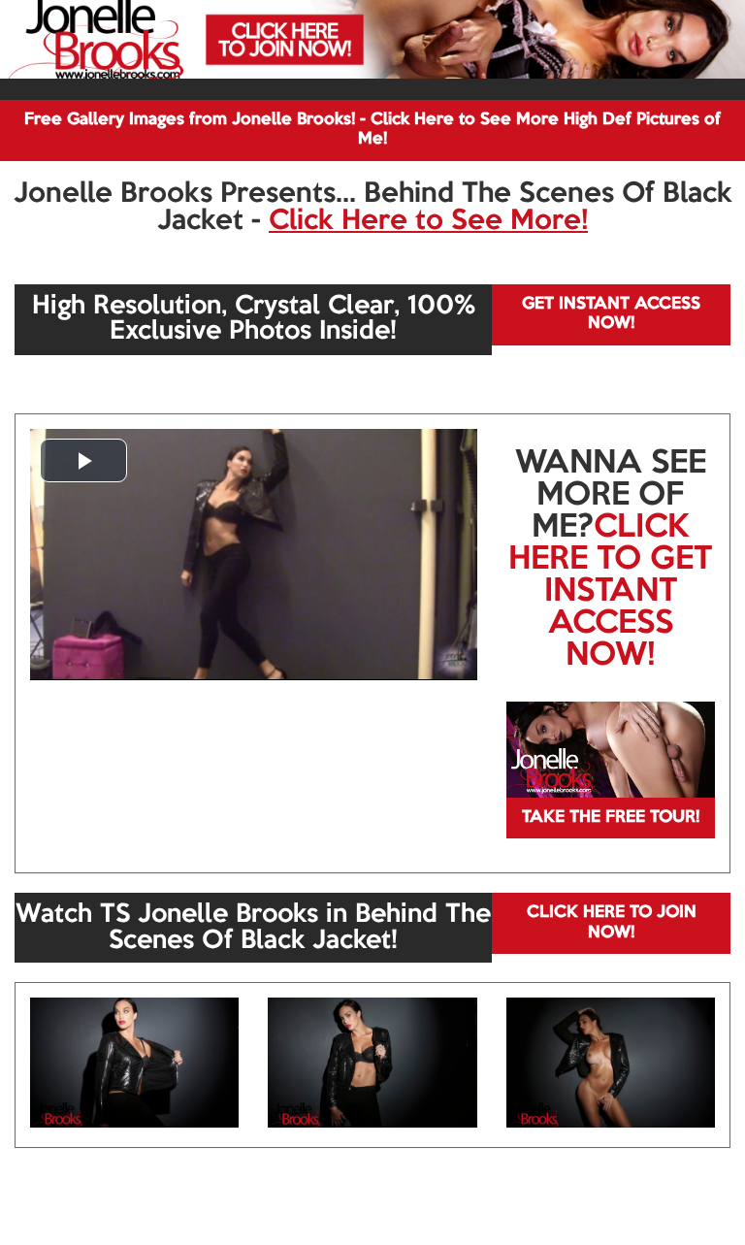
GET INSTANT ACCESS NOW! (611, 314)
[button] (83, 460)
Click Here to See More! (428, 221)
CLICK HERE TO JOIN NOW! (611, 922)
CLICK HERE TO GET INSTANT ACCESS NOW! (610, 592)
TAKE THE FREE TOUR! (610, 817)
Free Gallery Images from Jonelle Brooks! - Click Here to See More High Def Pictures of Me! (372, 130)
